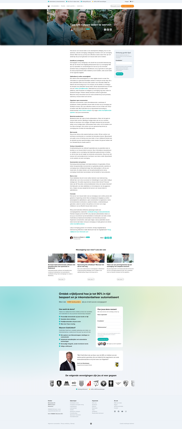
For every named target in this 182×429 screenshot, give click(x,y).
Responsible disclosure (98, 413)
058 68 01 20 (54, 409)
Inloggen (127, 1)
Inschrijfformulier (74, 416)
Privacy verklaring (65, 423)
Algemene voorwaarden (54, 423)
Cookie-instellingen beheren (127, 423)
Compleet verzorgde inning (77, 404)
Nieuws (87, 29)
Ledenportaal (73, 408)
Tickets (72, 409)
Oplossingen (55, 6)
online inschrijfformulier (81, 88)
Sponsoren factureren (75, 415)
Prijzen (63, 6)
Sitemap (72, 423)
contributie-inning (92, 212)
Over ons (80, 6)
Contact (116, 408)
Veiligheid (94, 411)
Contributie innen (74, 403)
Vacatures (94, 404)
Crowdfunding (73, 413)
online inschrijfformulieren (77, 224)
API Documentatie (118, 406)
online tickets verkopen (85, 110)
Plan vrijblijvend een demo (127, 6)
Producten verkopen (75, 411)
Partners (94, 406)
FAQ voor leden (118, 403)
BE (132, 1)
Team (93, 409)
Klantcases (94, 408)
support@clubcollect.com (54, 411)
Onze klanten (71, 6)
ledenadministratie (104, 212)
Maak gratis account (115, 6)
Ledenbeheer (73, 406)
